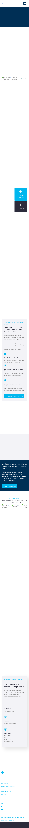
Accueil (3, 780)
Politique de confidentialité (17, 817)
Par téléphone (8, 708)
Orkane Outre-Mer (6, 791)
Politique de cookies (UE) (8, 820)
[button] (24, 3)
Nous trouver (7, 733)
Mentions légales (5, 817)
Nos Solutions (4, 783)
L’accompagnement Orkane (8, 786)
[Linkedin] (2, 772)
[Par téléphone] (5, 704)
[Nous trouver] (5, 729)
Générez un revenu (6, 788)
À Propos (3, 794)
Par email (6, 721)
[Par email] (5, 717)
